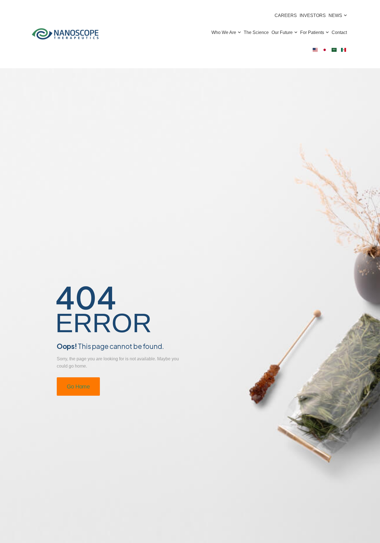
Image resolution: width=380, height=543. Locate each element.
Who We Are (223, 32)
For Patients (312, 32)
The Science (256, 32)
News (335, 15)
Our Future (282, 32)
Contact (339, 32)
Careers (286, 15)
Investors (313, 15)
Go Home (78, 386)
